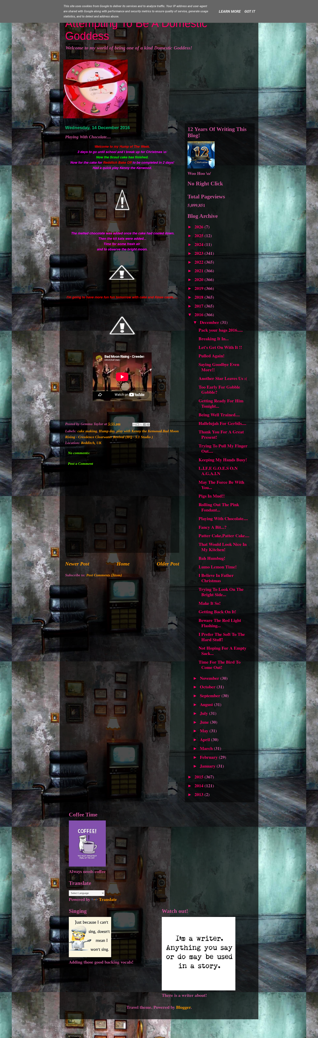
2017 (199, 306)
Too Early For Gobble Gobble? (219, 389)
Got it (249, 11)
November (210, 678)
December (210, 322)
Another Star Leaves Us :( (223, 378)
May (204, 730)
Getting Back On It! (217, 611)
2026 (199, 226)
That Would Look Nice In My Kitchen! (223, 547)
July (204, 713)
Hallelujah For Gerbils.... (222, 423)
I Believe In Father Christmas (216, 578)
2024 (199, 244)
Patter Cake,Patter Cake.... (224, 535)
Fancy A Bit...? (213, 527)
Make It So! (210, 603)
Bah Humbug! (212, 558)
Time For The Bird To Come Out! (220, 664)
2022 (199, 262)
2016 (199, 314)
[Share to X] (141, 424)
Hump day (107, 431)
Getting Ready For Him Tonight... (221, 403)
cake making (87, 431)
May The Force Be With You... (221, 485)
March (207, 748)
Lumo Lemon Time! (218, 566)
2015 (199, 776)
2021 (199, 270)
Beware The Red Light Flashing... (220, 623)
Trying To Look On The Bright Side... (221, 592)
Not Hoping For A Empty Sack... (222, 650)
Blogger (183, 1007)
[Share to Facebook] (144, 424)
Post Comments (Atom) (104, 575)
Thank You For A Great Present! (221, 434)
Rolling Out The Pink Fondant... (219, 507)
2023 (199, 253)
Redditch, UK (91, 443)
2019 (199, 288)
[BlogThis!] (137, 424)
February (209, 757)
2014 (199, 785)
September (210, 695)
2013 (199, 794)
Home (123, 564)
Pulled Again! (212, 355)
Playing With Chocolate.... (223, 518)
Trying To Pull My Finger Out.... (223, 448)
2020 (199, 279)
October (208, 686)
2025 (199, 235)
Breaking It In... (214, 338)
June (205, 722)
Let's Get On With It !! (220, 347)
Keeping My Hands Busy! (223, 459)
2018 (199, 297)
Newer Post (77, 564)
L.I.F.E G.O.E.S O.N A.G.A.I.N (218, 471)
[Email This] (134, 424)
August (207, 704)
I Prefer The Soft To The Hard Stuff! (222, 637)
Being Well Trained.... (219, 414)
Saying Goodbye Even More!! (219, 367)
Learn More (230, 11)
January (208, 766)
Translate (108, 899)
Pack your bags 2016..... (221, 330)
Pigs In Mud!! (212, 496)
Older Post (168, 564)
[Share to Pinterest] (148, 424)
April (205, 739)
